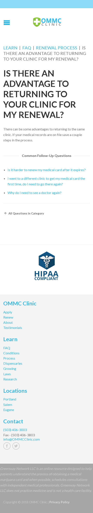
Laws (7, 374)
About (8, 322)
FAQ (26, 47)
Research (10, 379)
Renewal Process (56, 47)
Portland (9, 399)
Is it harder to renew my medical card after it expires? (47, 170)
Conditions (11, 353)
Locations (15, 391)
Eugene (8, 410)
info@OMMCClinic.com (21, 439)
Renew (8, 317)
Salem (7, 404)
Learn (10, 47)
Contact (13, 421)
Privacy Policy (59, 502)
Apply (7, 312)
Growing (9, 368)
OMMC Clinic (19, 304)
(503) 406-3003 (15, 430)
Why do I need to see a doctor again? (34, 193)
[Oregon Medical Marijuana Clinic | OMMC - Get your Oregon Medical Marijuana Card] (47, 21)
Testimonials (12, 327)
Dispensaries (12, 363)
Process (9, 358)
